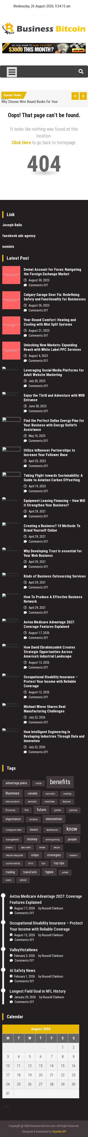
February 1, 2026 (24, 976)
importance (13, 819)
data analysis (13, 801)
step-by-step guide (14, 855)
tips (43, 863)
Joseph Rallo (12, 225)
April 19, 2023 (37, 486)
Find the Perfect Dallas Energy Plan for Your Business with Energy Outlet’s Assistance (54, 425)
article (38, 783)
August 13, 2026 (39, 662)
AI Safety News (22, 970)
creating (67, 793)
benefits (60, 782)
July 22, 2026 (37, 717)
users (9, 880)
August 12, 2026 (39, 692)
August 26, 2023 (39, 305)
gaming (73, 810)
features (67, 801)
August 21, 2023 (39, 330)
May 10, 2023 (37, 436)
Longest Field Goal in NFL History (38, 991)
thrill (30, 863)
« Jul (5, 1106)
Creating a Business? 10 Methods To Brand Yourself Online (52, 528)
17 (8, 1075)
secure (56, 847)
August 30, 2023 (39, 280)
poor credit (26, 847)
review (42, 847)
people (72, 839)
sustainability (13, 863)
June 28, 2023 (37, 406)
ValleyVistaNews (24, 949)
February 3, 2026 (24, 956)
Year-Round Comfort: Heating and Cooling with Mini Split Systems (50, 322)
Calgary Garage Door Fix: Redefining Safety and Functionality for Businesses (55, 297)
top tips (59, 863)
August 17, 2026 (39, 633)
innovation (54, 819)
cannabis (50, 793)
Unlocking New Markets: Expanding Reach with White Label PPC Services (52, 347)
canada (32, 793)
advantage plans (16, 783)
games (57, 810)
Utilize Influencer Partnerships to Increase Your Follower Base (49, 452)
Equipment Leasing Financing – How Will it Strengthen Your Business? (54, 503)
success (73, 855)
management (12, 839)
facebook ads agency (18, 236)
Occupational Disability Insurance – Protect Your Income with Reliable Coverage (51, 681)
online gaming (53, 839)
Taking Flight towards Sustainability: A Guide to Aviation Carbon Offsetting (53, 477)
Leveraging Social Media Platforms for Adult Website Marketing (54, 372)
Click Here (21, 142)
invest (34, 829)
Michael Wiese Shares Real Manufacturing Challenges (44, 709)
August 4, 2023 (38, 356)
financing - (11, 810)
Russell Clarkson (52, 908)
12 (30, 1066)
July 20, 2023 (37, 381)
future (41, 809)
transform (30, 872)
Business (12, 793)
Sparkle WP (59, 1131)
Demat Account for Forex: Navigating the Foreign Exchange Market (52, 271)
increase (33, 819)
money (32, 839)
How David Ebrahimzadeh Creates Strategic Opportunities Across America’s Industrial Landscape (49, 651)
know (71, 829)
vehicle (23, 880)
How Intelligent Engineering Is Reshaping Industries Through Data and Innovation (54, 736)
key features (52, 829)
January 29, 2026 (25, 997)
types (49, 872)
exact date (49, 801)
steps (35, 855)
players (9, 847)
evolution (32, 801)
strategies (54, 855)
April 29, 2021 (37, 511)
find (26, 810)
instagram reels (14, 829)
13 (40, 1066)
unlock (65, 872)
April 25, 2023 (37, 461)
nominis (8, 246)
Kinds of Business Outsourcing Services (55, 576)
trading (10, 872)
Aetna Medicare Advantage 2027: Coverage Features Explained (49, 624)
